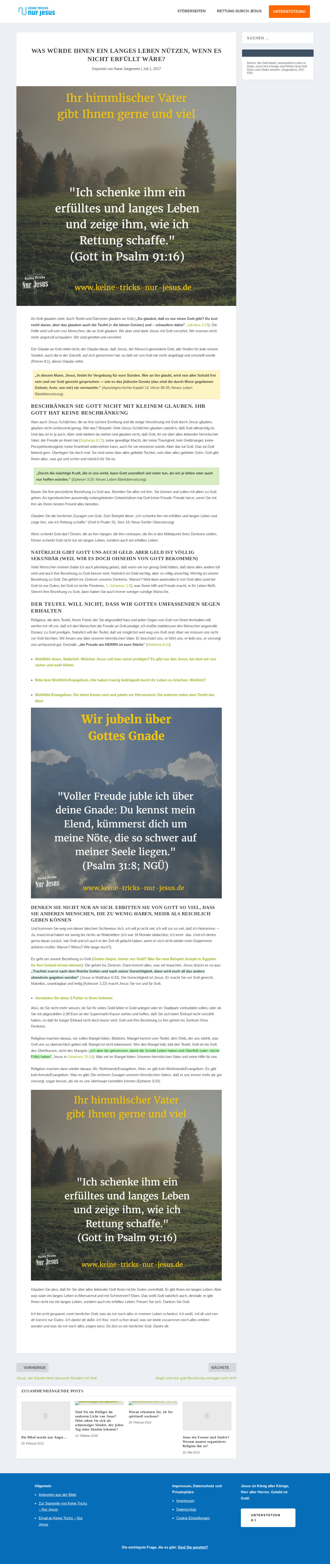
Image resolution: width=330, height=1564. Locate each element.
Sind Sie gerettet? (193, 1547)
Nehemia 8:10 (158, 644)
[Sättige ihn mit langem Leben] (126, 1185)
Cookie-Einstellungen (193, 1518)
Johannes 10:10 (80, 1057)
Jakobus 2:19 (197, 325)
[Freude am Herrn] (126, 803)
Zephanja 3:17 (91, 440)
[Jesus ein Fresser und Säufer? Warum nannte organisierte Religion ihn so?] (207, 1415)
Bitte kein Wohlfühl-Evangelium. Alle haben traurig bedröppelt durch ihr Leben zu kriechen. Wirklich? (120, 680)
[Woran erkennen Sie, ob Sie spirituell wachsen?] (153, 1403)
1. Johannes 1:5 (118, 586)
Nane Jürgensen (127, 69)
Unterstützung (289, 11)
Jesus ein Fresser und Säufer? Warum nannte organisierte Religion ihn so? (206, 1442)
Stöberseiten (191, 11)
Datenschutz (186, 1509)
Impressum (185, 1501)
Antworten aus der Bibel (57, 1495)
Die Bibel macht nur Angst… (44, 1437)
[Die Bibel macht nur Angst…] (45, 1415)
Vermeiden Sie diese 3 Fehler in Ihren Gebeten (74, 998)
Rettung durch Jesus (239, 11)
